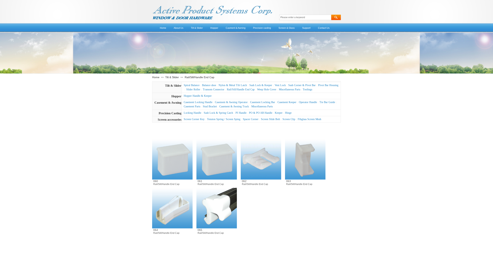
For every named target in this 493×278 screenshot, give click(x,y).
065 (200, 229)
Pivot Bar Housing (328, 85)
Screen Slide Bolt (270, 119)
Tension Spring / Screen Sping (223, 119)
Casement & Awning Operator (231, 102)
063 (288, 181)
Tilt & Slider (197, 28)
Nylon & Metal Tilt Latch (233, 85)
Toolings (307, 89)
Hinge (288, 112)
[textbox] (305, 17)
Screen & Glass (286, 28)
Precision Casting (170, 113)
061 (200, 181)
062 (244, 181)
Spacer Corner (250, 119)
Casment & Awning (236, 28)
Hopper (214, 28)
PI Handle (241, 112)
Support (306, 28)
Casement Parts (192, 106)
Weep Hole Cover (266, 89)
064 (155, 229)
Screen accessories (169, 119)
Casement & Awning (167, 102)
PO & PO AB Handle (260, 112)
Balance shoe (209, 85)
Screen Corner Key (194, 119)
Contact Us (324, 28)
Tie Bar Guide (327, 102)
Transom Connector (213, 89)
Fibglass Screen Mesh (309, 119)
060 (155, 181)
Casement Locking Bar (262, 102)
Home (163, 28)
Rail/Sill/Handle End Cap (199, 77)
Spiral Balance (192, 85)
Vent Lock (280, 85)
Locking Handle (192, 112)
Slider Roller (193, 89)
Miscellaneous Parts (289, 89)
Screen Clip (289, 119)
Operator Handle (308, 102)
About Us (178, 28)
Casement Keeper (287, 102)
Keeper (279, 112)
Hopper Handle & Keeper (198, 95)
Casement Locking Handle (198, 102)
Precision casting (262, 28)
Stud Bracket (210, 106)
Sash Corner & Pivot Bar (302, 85)
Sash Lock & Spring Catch (218, 112)
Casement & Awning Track (234, 106)
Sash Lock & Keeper (260, 85)
